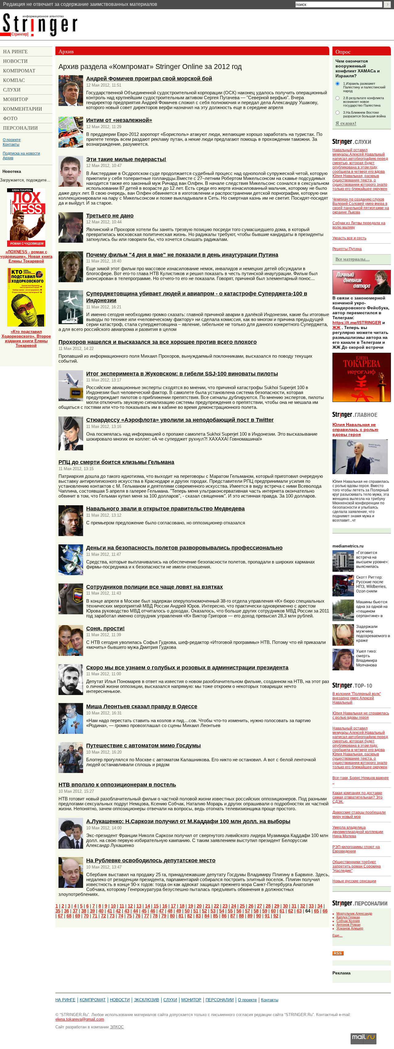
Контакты (11, 144)
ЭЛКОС (117, 1027)
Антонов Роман (348, 924)
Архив (8, 158)
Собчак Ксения (348, 921)
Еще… (337, 935)
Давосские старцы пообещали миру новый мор (359, 814)
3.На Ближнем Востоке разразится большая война (364, 114)
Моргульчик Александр (354, 913)
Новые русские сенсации (354, 881)
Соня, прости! (105, 628)
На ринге (65, 1000)
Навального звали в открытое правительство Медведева (165, 508)
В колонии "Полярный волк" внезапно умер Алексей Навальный (356, 698)
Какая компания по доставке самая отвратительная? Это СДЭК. (357, 797)
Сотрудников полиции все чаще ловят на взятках (154, 586)
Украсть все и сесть (349, 238)
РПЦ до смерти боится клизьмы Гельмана (116, 462)
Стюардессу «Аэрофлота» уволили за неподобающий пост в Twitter (180, 420)
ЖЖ (336, 327)
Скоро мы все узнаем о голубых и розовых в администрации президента (187, 667)
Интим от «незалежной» (119, 120)
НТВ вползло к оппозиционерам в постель (117, 784)
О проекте (12, 140)
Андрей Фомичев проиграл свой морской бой (149, 78)
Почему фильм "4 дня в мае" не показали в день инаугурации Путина (182, 254)
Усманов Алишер (349, 928)
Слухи (170, 1000)
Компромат (93, 1000)
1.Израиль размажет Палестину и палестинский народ (364, 87)
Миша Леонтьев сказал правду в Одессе (141, 706)
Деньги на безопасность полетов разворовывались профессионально (184, 547)
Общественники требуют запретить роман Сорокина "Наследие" (356, 866)
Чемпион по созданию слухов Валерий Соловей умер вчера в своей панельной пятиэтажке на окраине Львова (360, 205)
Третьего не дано (110, 215)
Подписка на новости (21, 153)
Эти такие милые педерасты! (126, 159)
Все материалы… (353, 259)
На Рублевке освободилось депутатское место (150, 860)
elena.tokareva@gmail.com (79, 1019)
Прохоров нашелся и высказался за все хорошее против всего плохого (157, 342)
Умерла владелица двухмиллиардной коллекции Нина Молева (357, 831)
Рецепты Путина (347, 249)
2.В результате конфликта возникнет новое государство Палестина (363, 101)
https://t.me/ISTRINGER (356, 322)
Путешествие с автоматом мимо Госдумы (143, 745)
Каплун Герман (348, 917)
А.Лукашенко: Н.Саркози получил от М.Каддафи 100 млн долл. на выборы (188, 821)
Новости (120, 1000)
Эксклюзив (146, 1000)
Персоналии (220, 1000)
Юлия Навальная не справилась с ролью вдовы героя (355, 429)
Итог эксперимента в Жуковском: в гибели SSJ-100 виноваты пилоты (182, 373)
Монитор (191, 1000)
